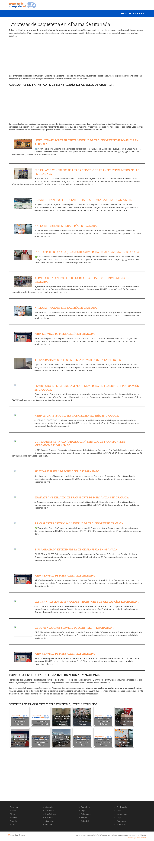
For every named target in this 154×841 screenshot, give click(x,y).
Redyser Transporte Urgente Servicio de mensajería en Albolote (83, 200)
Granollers (121, 824)
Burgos (84, 817)
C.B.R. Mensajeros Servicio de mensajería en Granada (74, 627)
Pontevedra (122, 807)
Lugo (119, 817)
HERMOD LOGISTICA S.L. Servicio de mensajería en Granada (77, 415)
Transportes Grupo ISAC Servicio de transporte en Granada (79, 523)
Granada (49, 807)
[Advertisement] (77, 57)
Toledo (13, 824)
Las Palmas (50, 814)
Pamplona (85, 807)
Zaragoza (14, 807)
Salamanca (86, 814)
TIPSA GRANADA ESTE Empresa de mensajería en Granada (76, 549)
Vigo (83, 811)
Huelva (48, 824)
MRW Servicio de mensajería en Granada (65, 333)
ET (9, 835)
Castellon (49, 821)
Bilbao (12, 814)
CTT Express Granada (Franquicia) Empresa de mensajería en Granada (87, 252)
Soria (119, 811)
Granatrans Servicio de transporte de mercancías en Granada (82, 497)
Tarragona (121, 821)
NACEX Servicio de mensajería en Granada (66, 226)
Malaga (13, 811)
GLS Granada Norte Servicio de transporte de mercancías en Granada (87, 601)
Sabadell (85, 821)
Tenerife (13, 817)
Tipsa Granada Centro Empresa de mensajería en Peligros (78, 360)
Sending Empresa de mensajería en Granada (67, 471)
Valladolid (49, 811)
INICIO (124, 13)
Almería (13, 821)
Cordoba (49, 817)
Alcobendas (122, 814)
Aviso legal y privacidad (137, 837)
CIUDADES (136, 13)
